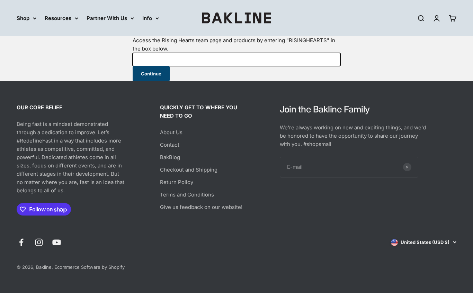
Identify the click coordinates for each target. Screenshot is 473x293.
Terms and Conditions (187, 194)
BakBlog (170, 157)
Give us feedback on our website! (201, 207)
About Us (171, 132)
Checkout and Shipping (188, 169)
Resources (58, 18)
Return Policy (176, 182)
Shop (23, 18)
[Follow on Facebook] (21, 242)
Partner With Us (107, 18)
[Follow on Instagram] (39, 242)
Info (147, 18)
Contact (169, 144)
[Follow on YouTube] (56, 242)
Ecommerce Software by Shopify (89, 267)
